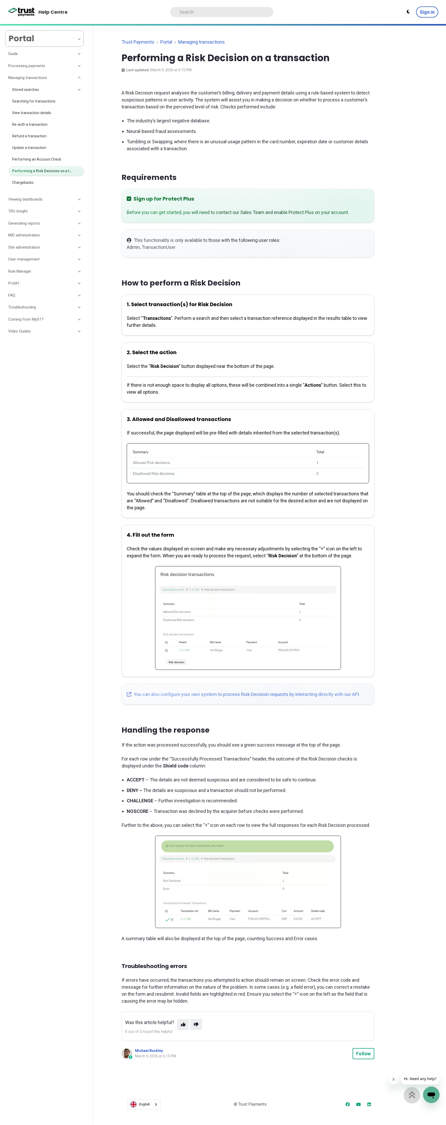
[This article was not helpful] (196, 1024)
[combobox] (144, 1104)
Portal (166, 42)
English (144, 1104)
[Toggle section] (79, 54)
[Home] (21, 12)
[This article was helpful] (183, 1024)
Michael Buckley (149, 1051)
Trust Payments (138, 42)
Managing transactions (201, 42)
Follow (363, 1053)
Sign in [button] (427, 12)
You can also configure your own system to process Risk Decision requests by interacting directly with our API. (246, 694)
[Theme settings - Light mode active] (408, 11)
